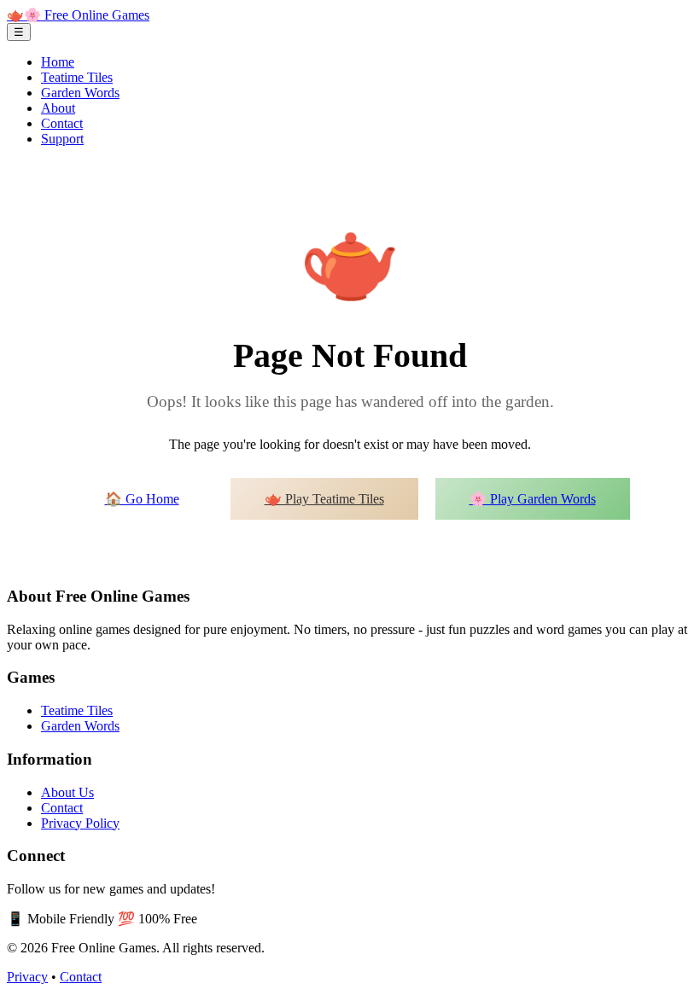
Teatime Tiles (77, 77)
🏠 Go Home (142, 499)
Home (57, 62)
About (58, 108)
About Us (67, 792)
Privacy (27, 976)
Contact (62, 123)
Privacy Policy (80, 823)
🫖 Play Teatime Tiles (324, 499)
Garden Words (80, 92)
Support (62, 138)
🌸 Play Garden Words (533, 499)
